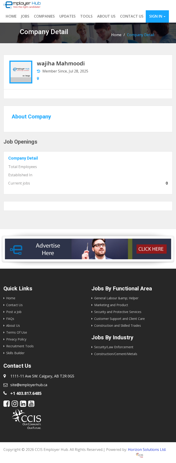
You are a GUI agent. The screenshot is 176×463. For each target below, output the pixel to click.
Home (11, 16)
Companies (44, 16)
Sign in (156, 16)
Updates (67, 16)
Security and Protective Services (117, 312)
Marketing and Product (111, 305)
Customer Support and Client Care (119, 318)
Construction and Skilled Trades (117, 325)
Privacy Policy (16, 339)
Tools (86, 16)
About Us (106, 16)
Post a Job (14, 312)
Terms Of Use (16, 332)
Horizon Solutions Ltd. (147, 449)
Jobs (25, 16)
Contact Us (14, 305)
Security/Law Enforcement (113, 347)
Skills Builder (15, 353)
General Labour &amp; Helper (116, 298)
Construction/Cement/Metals (115, 354)
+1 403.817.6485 (25, 393)
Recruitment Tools (20, 346)
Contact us (131, 16)
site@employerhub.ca (28, 384)
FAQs (10, 318)
